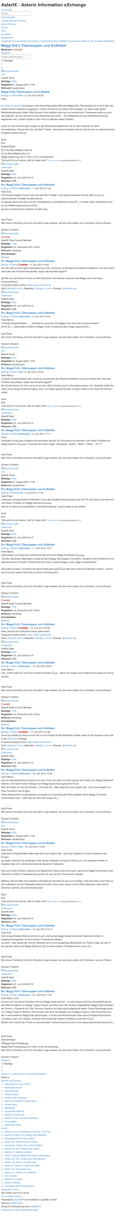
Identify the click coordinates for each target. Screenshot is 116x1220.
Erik (3, 74)
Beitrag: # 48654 (9, 731)
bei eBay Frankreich (11, 105)
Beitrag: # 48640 (9, 627)
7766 (14, 243)
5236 (14, 174)
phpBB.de (36, 1206)
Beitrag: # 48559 (9, 188)
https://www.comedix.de (39, 285)
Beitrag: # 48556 (9, 95)
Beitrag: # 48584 (9, 548)
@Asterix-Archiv (15, 288)
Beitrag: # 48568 (9, 433)
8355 (14, 81)
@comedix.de (69, 288)
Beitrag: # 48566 (9, 316)
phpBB (17, 1199)
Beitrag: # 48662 (9, 929)
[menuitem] (13, 20)
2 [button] (1, 67)
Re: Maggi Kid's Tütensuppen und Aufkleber (28, 184)
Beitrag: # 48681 (9, 994)
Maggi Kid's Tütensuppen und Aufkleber (33, 45)
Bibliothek (12, 738)
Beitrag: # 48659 (9, 773)
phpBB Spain (16, 1203)
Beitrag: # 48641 (9, 666)
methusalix (6, 167)
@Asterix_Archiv (44, 288)
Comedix (17, 49)
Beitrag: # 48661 (9, 846)
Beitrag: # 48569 (9, 492)
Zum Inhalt (6, 9)
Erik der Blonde (54, 160)
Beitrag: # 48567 (9, 371)
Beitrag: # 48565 (9, 264)
